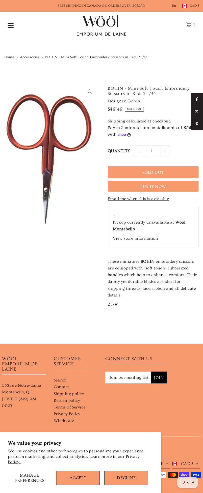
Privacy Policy (67, 413)
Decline (126, 477)
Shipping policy (69, 393)
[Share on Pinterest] (197, 124)
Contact (61, 386)
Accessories (29, 57)
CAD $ (194, 5)
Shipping (116, 121)
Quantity (119, 150)
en (174, 5)
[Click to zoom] (89, 91)
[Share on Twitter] (197, 112)
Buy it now (153, 186)
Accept (78, 477)
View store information (135, 238)
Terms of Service (70, 407)
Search (60, 380)
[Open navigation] (10, 25)
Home (9, 57)
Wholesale (64, 420)
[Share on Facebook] (197, 99)
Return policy (67, 400)
